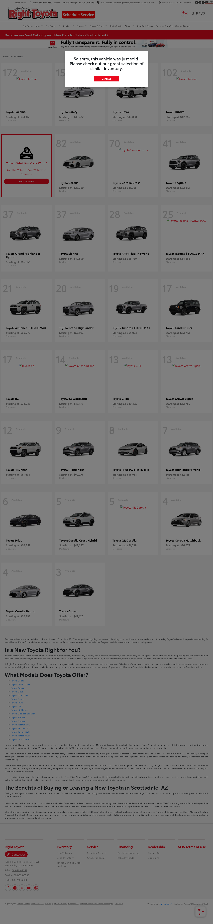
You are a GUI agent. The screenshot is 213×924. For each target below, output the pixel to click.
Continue (106, 78)
